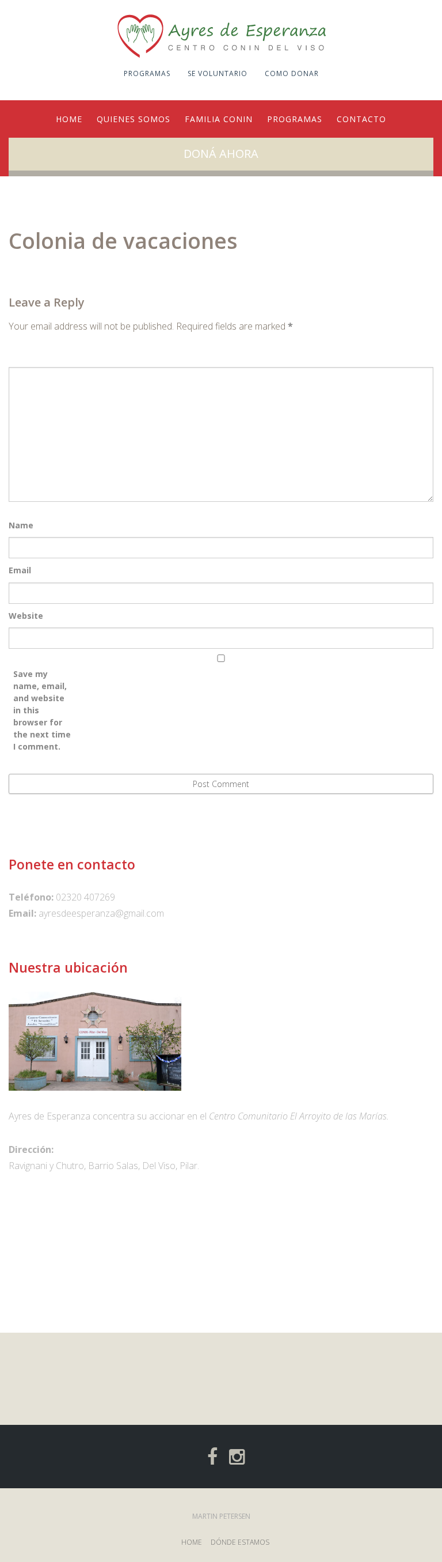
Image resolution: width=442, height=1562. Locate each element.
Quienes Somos (133, 119)
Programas (147, 73)
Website (26, 615)
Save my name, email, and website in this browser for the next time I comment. (42, 710)
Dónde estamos (240, 1542)
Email (20, 570)
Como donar (292, 73)
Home (69, 119)
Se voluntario (217, 73)
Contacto (361, 119)
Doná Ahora (221, 153)
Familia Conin (219, 119)
